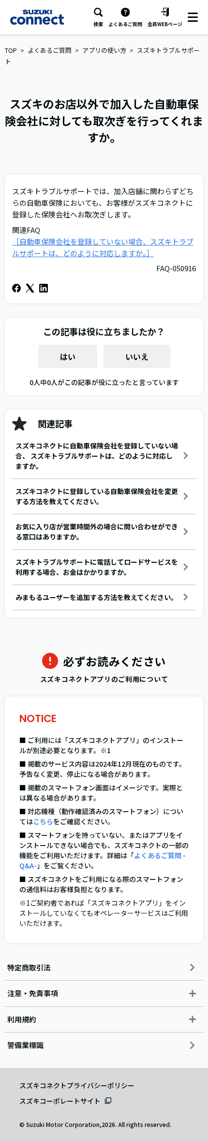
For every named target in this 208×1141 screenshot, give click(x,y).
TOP (11, 50)
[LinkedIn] (43, 288)
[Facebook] (16, 288)
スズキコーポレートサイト (60, 1101)
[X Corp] (30, 288)
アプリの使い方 (104, 50)
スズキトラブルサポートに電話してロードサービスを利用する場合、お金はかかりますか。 (96, 567)
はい (67, 356)
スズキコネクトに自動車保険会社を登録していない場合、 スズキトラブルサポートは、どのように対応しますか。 (96, 456)
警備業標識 (25, 1045)
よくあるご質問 (50, 50)
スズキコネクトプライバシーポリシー (76, 1085)
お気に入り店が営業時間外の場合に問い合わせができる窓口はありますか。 (96, 531)
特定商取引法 (29, 967)
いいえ (137, 356)
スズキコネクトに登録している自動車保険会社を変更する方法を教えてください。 (96, 496)
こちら (43, 821)
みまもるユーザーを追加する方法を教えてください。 (96, 597)
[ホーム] (37, 17)
